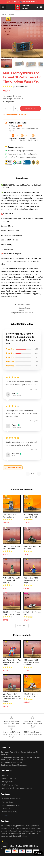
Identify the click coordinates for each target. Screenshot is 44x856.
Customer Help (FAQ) (9, 812)
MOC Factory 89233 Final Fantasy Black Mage (30, 580)
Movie (11, 14)
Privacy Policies (7, 782)
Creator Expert (24, 308)
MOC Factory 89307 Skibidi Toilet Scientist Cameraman (31, 662)
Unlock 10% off (5, 845)
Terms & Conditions (9, 778)
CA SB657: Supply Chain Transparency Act (17, 788)
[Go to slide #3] (31, 63)
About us (5, 775)
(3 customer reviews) (20, 86)
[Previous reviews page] (28, 474)
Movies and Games (26, 313)
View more (22, 626)
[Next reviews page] (39, 474)
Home (3, 14)
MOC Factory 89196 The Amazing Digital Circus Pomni (12, 662)
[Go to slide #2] (18, 63)
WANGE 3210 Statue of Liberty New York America (11, 580)
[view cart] (40, 7)
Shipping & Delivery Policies (11, 799)
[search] (37, 7)
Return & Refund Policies (10, 805)
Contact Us (6, 809)
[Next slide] (39, 37)
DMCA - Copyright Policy (10, 785)
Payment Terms (7, 802)
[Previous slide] (4, 37)
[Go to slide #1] (6, 63)
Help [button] (39, 853)
